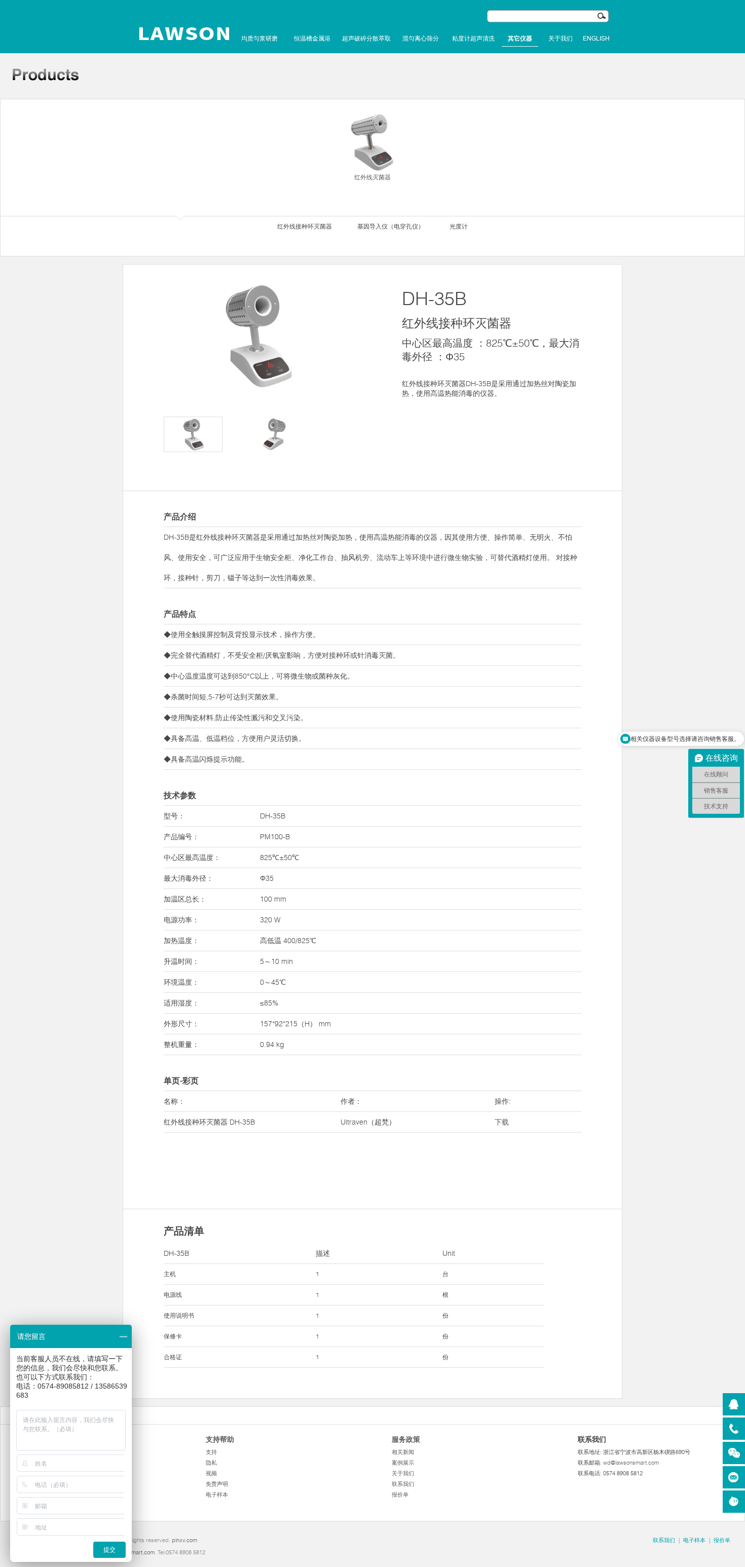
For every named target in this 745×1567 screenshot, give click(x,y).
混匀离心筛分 (420, 38)
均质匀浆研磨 (259, 38)
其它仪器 (520, 38)
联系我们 (403, 1483)
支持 (211, 1452)
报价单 (400, 1494)
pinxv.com (184, 1540)
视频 (211, 1473)
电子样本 (217, 1494)
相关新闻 (403, 1452)
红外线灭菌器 (372, 177)
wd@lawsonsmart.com (631, 1462)
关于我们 (560, 38)
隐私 (211, 1462)
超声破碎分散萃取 (366, 38)
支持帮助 (220, 1439)
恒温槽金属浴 (312, 38)
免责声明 (217, 1483)
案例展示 (403, 1462)
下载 (502, 1122)
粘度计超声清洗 (473, 38)
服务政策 (406, 1439)
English (596, 38)
